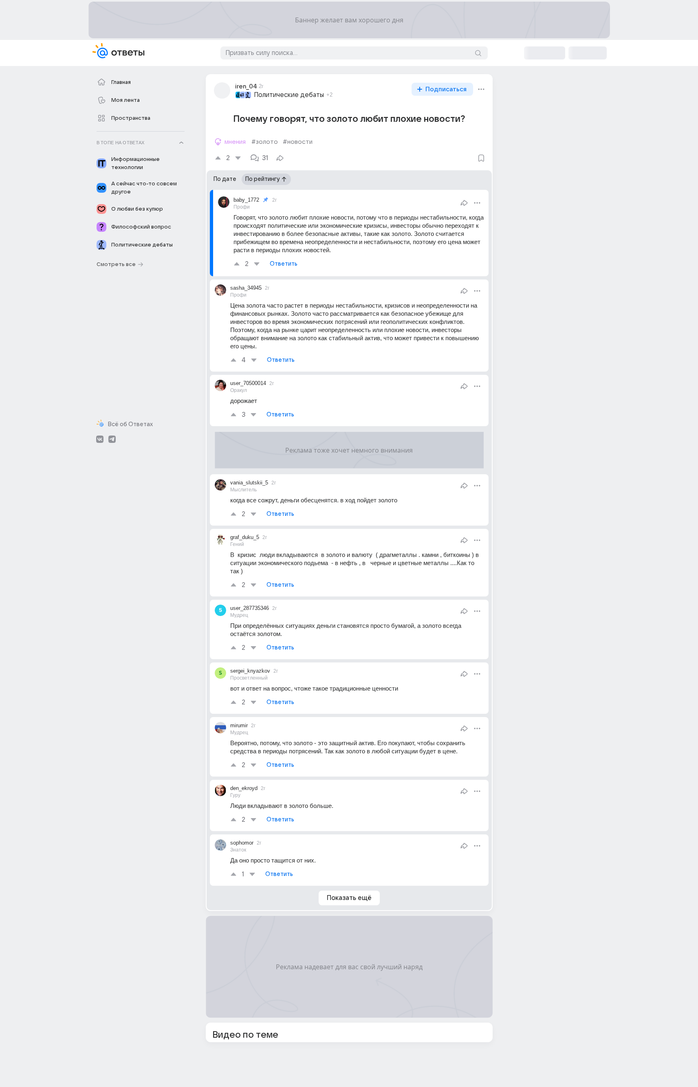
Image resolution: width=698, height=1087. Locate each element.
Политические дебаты (289, 95)
